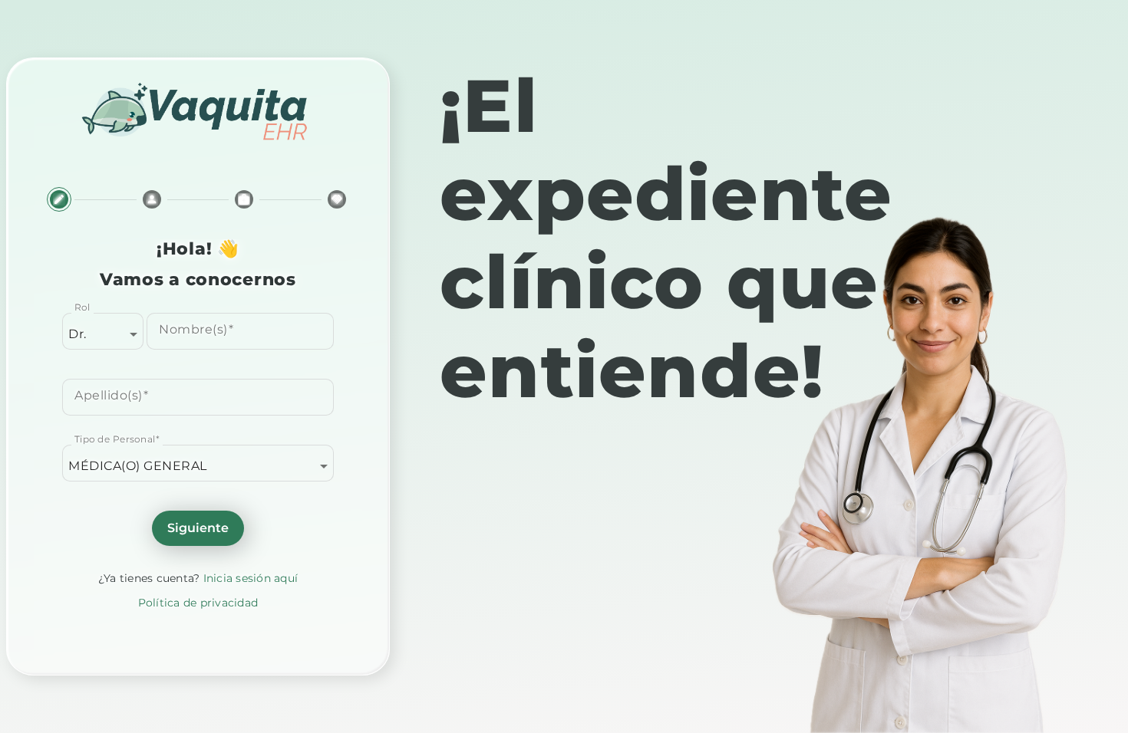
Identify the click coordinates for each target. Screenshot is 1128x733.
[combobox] (102, 334)
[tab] (59, 205)
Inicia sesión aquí (250, 578)
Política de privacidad (198, 603)
